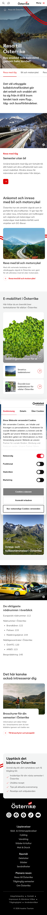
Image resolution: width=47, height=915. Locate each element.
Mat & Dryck (23, 847)
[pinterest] (23, 815)
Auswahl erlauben (23, 500)
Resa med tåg (10, 72)
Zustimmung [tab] (9, 411)
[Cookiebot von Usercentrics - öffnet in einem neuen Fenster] (33, 404)
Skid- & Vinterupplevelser (23, 831)
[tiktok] (30, 815)
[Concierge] (8, 3)
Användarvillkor (31, 902)
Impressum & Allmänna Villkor (22, 899)
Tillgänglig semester (23, 881)
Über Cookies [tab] (37, 411)
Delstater (23, 858)
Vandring (23, 839)
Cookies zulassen (23, 492)
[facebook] (16, 815)
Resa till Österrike (23, 877)
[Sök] (3, 3)
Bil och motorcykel (30, 72)
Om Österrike (24, 885)
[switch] (40, 464)
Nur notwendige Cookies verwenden (23, 509)
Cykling (23, 835)
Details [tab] (23, 411)
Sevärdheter (23, 866)
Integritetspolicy (17, 896)
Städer (23, 862)
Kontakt (30, 896)
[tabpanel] (23, 353)
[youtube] (38, 815)
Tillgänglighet (15, 902)
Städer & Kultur (23, 843)
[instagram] (8, 815)
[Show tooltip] (43, 65)
